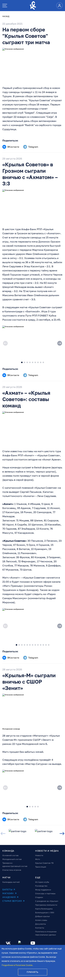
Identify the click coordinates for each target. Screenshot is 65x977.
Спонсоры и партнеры (45, 893)
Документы (40, 924)
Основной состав (10, 855)
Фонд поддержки (43, 889)
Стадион (39, 897)
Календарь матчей (11, 882)
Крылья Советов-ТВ (44, 863)
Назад (5, 16)
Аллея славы (41, 920)
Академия (9, 897)
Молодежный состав (12, 859)
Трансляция (40, 867)
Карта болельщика (44, 908)
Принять (32, 972)
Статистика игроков (11, 870)
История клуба (42, 882)
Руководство (41, 886)
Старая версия (12, 901)
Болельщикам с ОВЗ (44, 912)
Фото (37, 859)
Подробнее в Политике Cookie (17, 965)
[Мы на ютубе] (33, 943)
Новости (39, 855)
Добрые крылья (42, 916)
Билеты (7, 889)
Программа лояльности (46, 905)
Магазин (8, 893)
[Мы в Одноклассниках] (20, 943)
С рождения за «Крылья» (46, 901)
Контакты (39, 928)
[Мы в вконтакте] (8, 943)
